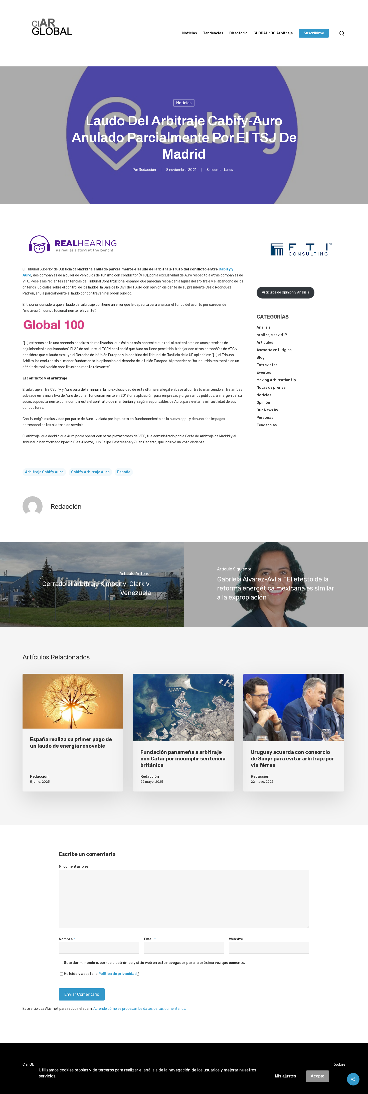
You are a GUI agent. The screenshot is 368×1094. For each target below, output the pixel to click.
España (123, 472)
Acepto (317, 1076)
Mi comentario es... (75, 866)
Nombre (67, 939)
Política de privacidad (117, 974)
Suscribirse (314, 33)
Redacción (147, 169)
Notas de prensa (271, 387)
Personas (265, 418)
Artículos (265, 342)
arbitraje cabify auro (44, 472)
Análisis (264, 327)
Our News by (267, 410)
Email (150, 939)
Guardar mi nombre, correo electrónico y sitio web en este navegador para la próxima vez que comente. (154, 963)
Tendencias (213, 33)
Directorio (238, 33)
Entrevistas (267, 365)
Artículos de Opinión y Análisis (285, 292)
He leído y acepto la (101, 974)
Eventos (264, 372)
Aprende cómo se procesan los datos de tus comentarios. (139, 1009)
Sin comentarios (220, 169)
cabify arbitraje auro (90, 472)
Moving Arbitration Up (276, 380)
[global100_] (54, 333)
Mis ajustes (285, 1076)
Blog (261, 357)
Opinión (263, 403)
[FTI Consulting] (301, 268)
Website (236, 939)
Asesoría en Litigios (274, 350)
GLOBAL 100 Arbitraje (273, 33)
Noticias (189, 33)
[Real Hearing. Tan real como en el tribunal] (73, 257)
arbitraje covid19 (272, 335)
